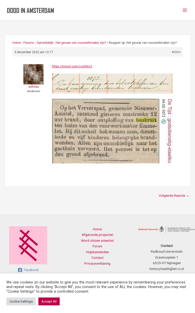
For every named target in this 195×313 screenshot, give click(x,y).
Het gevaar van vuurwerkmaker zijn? (81, 43)
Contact (97, 257)
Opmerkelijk (45, 43)
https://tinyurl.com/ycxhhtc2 (72, 66)
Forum (97, 246)
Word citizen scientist (97, 240)
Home (16, 43)
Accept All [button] (49, 301)
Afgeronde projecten (97, 235)
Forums (28, 43)
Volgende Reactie (174, 195)
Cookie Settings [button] (21, 301)
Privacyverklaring (97, 263)
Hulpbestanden (97, 252)
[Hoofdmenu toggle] (185, 10)
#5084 (176, 52)
